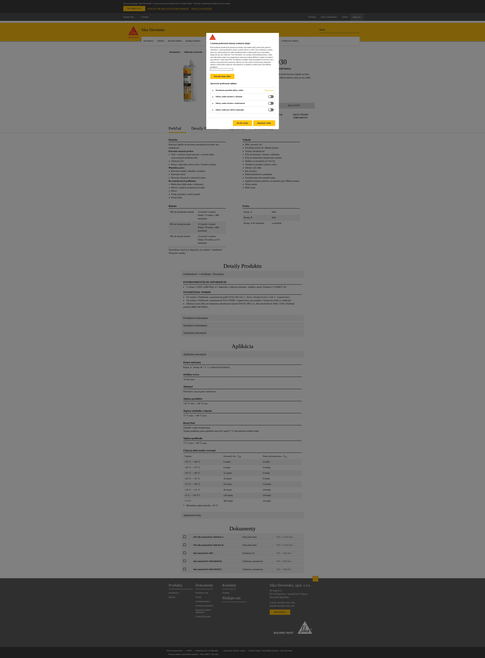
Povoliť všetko (242, 123)
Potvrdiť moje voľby (222, 76)
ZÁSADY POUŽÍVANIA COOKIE (221, 69)
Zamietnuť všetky (264, 123)
